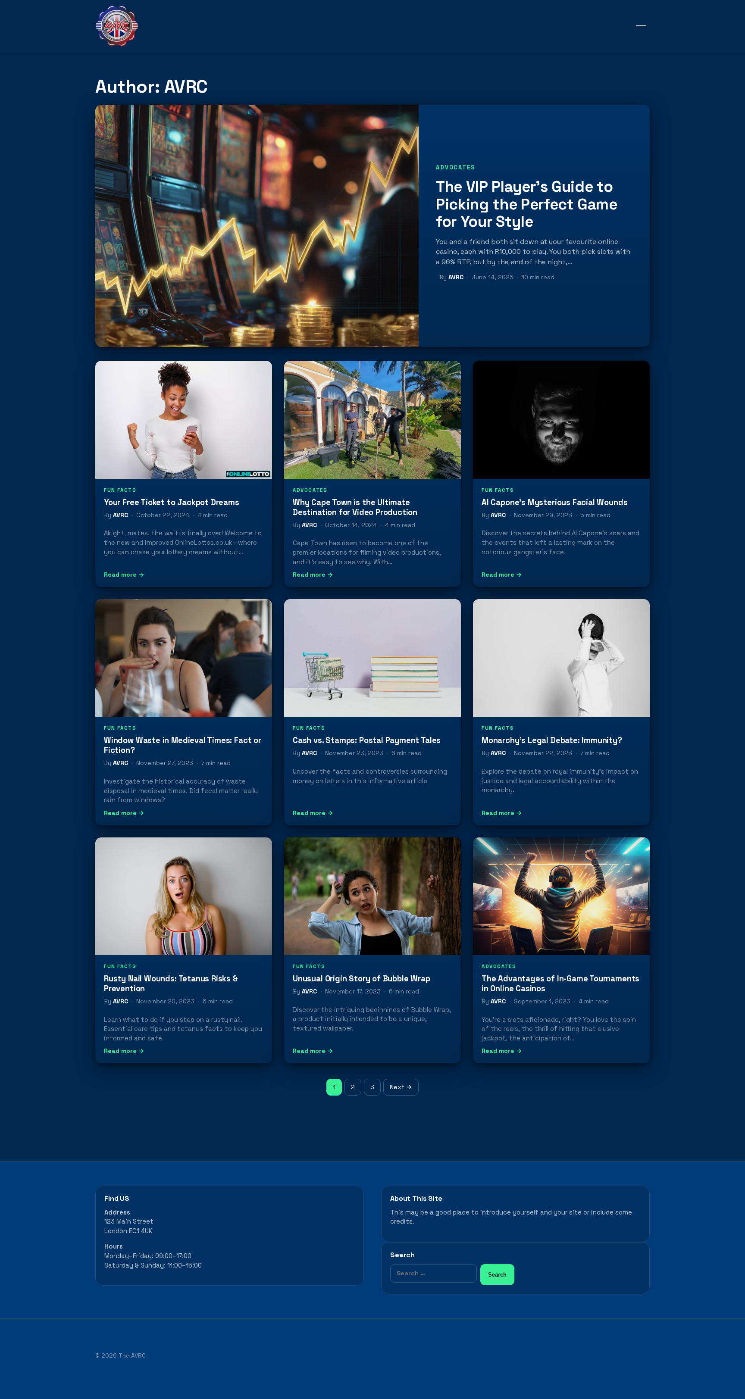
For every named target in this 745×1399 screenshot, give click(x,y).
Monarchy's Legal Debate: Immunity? (552, 740)
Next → (401, 1087)
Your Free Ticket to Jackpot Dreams (171, 502)
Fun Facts (120, 490)
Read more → (124, 574)
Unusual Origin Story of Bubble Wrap (361, 979)
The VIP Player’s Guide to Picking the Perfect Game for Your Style (526, 204)
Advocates (455, 167)
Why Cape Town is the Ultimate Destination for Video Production (355, 507)
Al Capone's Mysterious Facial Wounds (554, 502)
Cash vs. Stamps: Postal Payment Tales (367, 740)
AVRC (455, 277)
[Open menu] (641, 25)
